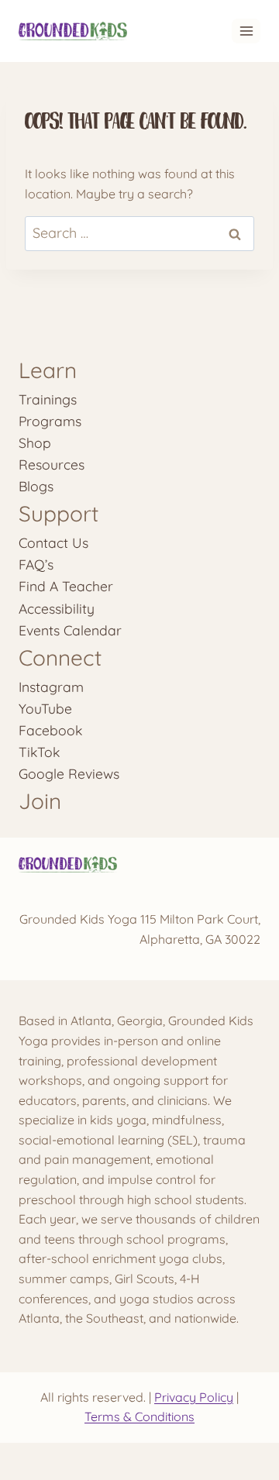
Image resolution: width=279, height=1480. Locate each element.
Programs (50, 420)
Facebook (50, 729)
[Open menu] (246, 31)
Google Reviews (69, 773)
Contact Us (53, 542)
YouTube (45, 708)
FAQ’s (36, 564)
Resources (51, 464)
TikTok (39, 751)
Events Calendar (70, 629)
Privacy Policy (193, 1397)
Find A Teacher (66, 585)
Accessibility (57, 608)
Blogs (36, 485)
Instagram (51, 686)
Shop (35, 442)
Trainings (48, 399)
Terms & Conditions (139, 1416)
